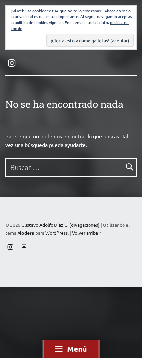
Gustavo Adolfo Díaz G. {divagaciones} (60, 225)
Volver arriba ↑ (86, 233)
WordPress (56, 233)
